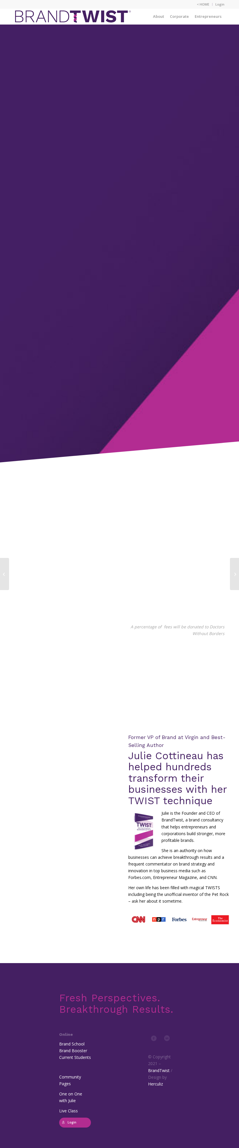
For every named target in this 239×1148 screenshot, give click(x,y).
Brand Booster (73, 1050)
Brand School (72, 1044)
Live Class (68, 1111)
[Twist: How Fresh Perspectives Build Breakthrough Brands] (4, 574)
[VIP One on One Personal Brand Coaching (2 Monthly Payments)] (234, 574)
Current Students (75, 1057)
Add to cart (155, 290)
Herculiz (155, 1084)
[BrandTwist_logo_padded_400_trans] (73, 16)
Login (219, 4)
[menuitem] (203, 4)
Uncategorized (125, 308)
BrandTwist (159, 1070)
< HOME (203, 4)
